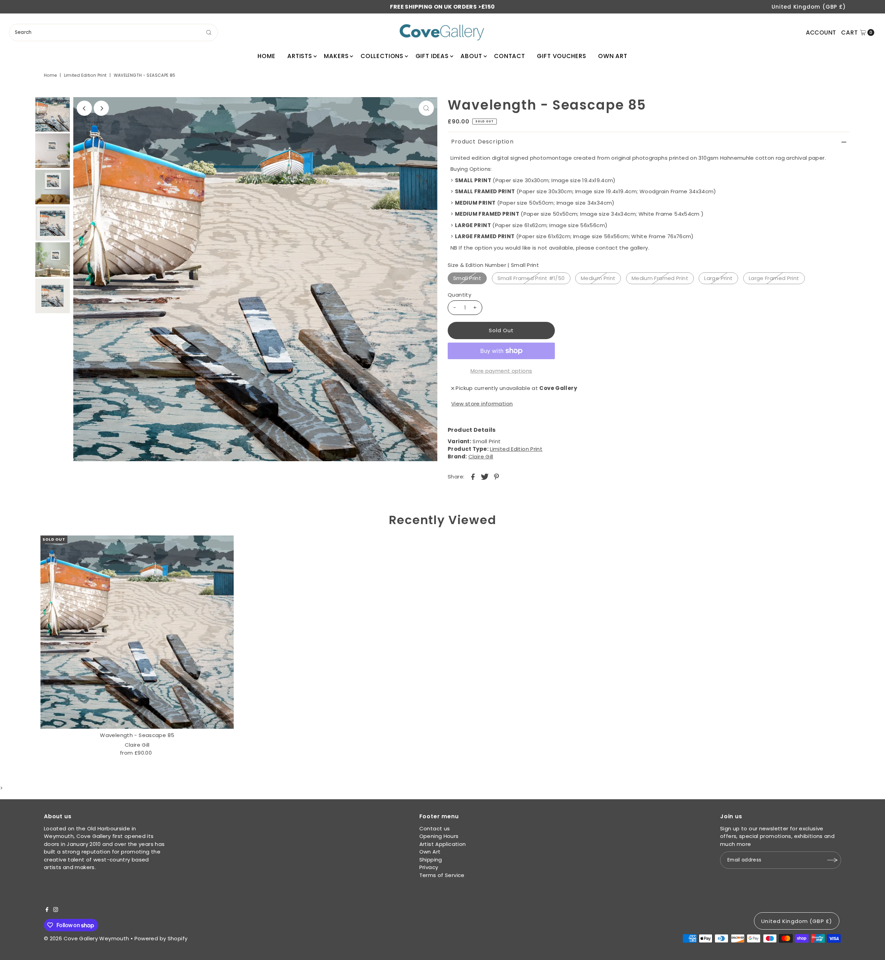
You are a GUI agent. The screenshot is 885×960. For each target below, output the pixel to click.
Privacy (428, 867)
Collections (382, 56)
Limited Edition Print (85, 75)
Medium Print (598, 278)
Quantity (459, 294)
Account (821, 32)
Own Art (612, 56)
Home (266, 56)
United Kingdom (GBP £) (809, 6)
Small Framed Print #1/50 (531, 278)
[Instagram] (55, 910)
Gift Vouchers (561, 56)
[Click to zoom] (426, 108)
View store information (482, 403)
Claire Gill (480, 456)
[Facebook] (47, 910)
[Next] (101, 108)
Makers (336, 56)
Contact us (434, 828)
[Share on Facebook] (473, 477)
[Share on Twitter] (484, 477)
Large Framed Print (774, 278)
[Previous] (84, 108)
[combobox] (113, 32)
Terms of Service (442, 875)
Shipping (430, 859)
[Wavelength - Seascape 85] (137, 632)
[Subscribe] (832, 860)
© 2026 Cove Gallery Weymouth (86, 938)
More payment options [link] (501, 370)
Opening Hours (439, 836)
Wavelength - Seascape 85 (137, 735)
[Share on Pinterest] (496, 477)
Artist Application (442, 844)
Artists (299, 56)
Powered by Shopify (161, 938)
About (471, 56)
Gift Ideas (432, 56)
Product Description (482, 142)
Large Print (718, 278)
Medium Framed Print (660, 278)
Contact (509, 56)
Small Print (467, 278)
